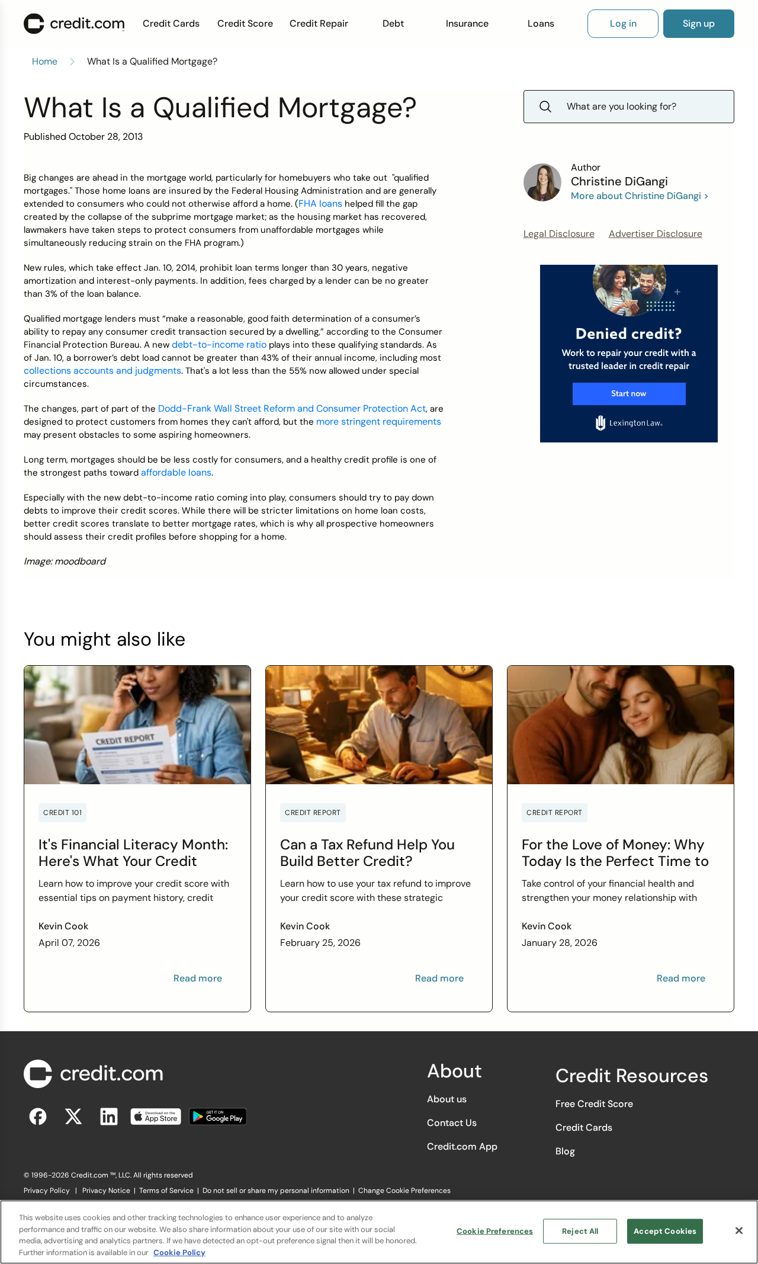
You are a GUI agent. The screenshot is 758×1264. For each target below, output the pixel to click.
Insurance (467, 23)
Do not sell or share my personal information (276, 1190)
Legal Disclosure (559, 233)
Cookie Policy (179, 1252)
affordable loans (176, 472)
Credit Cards (171, 23)
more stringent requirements (378, 421)
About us (447, 1099)
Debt (393, 23)
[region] (379, 1232)
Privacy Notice (106, 1190)
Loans (541, 23)
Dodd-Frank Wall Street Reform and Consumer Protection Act (292, 408)
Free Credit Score (594, 1104)
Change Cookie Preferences (404, 1190)
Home (44, 61)
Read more (198, 978)
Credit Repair (319, 23)
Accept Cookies (665, 1231)
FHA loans (320, 203)
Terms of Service (166, 1190)
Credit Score (245, 23)
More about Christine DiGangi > (640, 196)
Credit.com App (462, 1146)
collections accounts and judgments (102, 370)
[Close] (739, 1230)
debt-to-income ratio (219, 344)
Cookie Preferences (495, 1231)
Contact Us (452, 1123)
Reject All (580, 1231)
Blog (565, 1151)
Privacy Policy (47, 1190)
